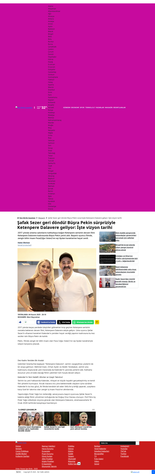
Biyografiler (99, 454)
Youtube (124, 449)
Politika (71, 446)
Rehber (97, 446)
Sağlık (70, 454)
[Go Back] (153, 472)
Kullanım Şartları (22, 456)
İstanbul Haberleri (101, 451)
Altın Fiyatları (47, 459)
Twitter (123, 454)
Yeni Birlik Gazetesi (27, 218)
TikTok (123, 451)
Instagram (125, 446)
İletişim (19, 449)
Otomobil (72, 459)
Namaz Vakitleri (48, 446)
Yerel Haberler (100, 449)
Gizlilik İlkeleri (21, 454)
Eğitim (70, 451)
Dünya (70, 449)
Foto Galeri (98, 459)
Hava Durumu (47, 449)
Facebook (125, 456)
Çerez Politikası (22, 451)
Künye (18, 446)
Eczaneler (46, 451)
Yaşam (71, 456)
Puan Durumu (47, 454)
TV (95, 456)
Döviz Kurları (47, 456)
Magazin (41, 218)
